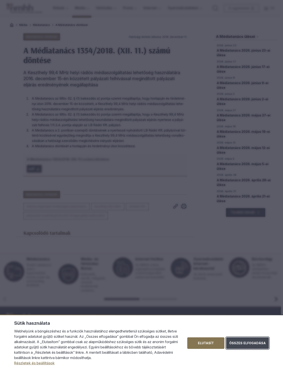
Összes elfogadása (247, 343)
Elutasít (206, 343)
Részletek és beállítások (34, 363)
